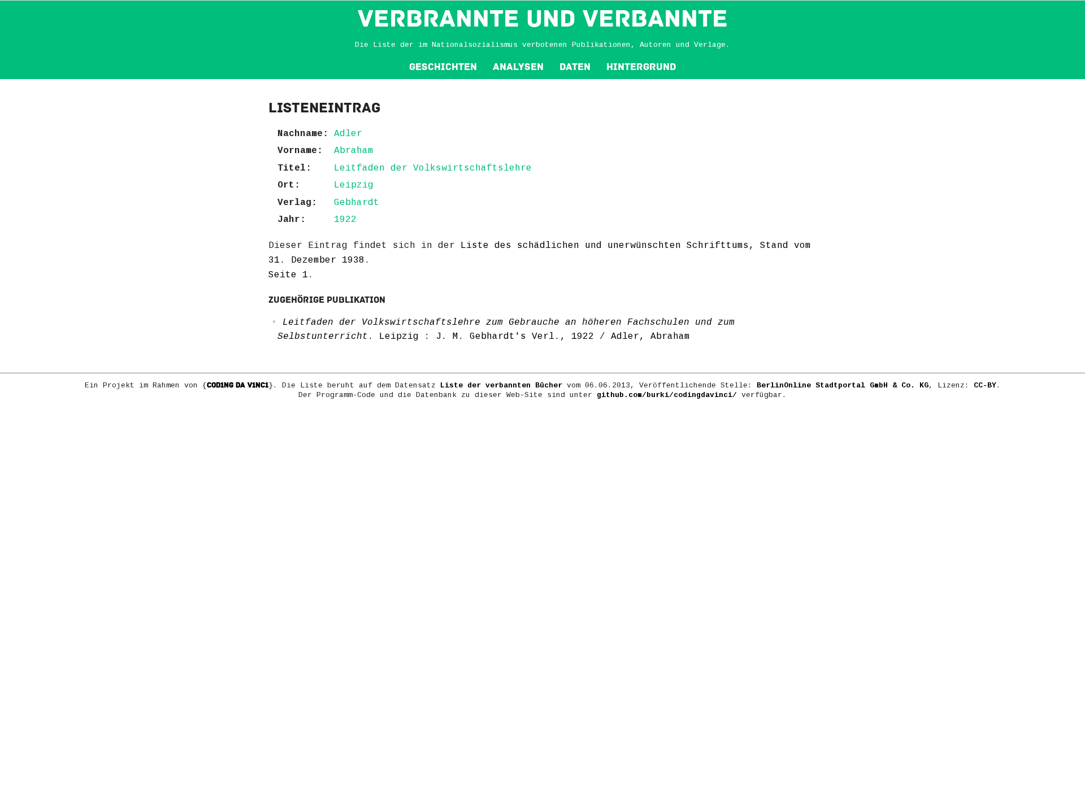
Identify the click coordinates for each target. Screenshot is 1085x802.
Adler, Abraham (650, 337)
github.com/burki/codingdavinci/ (667, 395)
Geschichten (443, 67)
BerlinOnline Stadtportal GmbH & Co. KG (842, 385)
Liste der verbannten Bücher (501, 385)
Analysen (518, 67)
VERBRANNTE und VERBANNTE (543, 18)
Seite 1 (288, 275)
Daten (575, 67)
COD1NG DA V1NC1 (237, 385)
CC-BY (985, 385)
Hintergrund (641, 67)
